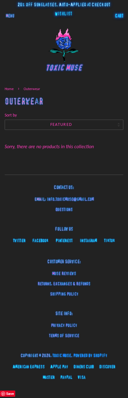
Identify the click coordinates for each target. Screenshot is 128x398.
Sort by (11, 115)
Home (9, 89)
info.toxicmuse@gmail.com (70, 199)
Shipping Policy (64, 294)
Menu (10, 16)
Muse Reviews (64, 274)
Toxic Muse (62, 356)
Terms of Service (64, 336)
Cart (119, 16)
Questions (64, 210)
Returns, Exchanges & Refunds (64, 284)
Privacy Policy (64, 325)
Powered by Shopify (90, 356)
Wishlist (63, 14)
